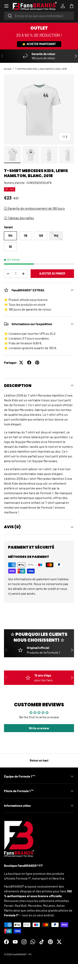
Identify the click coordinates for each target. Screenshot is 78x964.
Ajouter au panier (52, 273)
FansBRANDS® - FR (21, 954)
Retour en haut (39, 760)
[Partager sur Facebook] (29, 363)
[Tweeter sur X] (21, 363)
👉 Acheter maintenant (39, 44)
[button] (71, 6)
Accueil (7, 68)
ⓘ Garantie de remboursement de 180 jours (34, 208)
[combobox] (39, 16)
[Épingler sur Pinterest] (37, 363)
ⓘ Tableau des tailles (19, 218)
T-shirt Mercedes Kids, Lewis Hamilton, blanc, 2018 (41, 68)
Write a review (39, 728)
